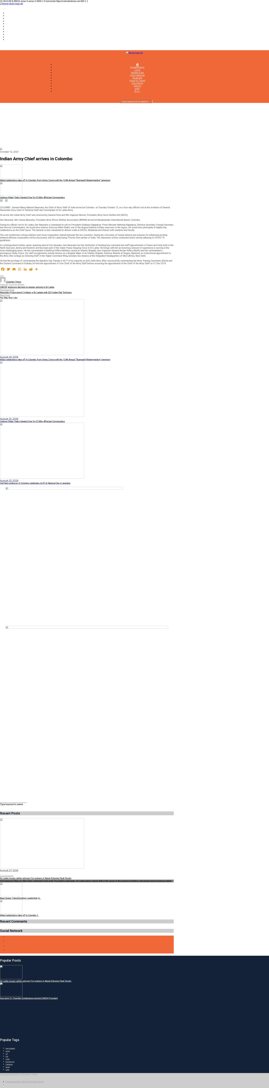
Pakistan (9, 1064)
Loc (2, 275)
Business (10, 26)
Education (11, 31)
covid (8, 1051)
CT (7, 1054)
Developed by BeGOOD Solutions (25, 1081)
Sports (9, 34)
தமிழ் (8, 37)
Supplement (13, 15)
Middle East (12, 21)
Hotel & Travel (14, 29)
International (13, 23)
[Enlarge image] (164, 490)
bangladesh (10, 1048)
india (8, 1059)
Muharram (10, 1062)
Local (8, 18)
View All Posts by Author (12, 284)
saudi (8, 1067)
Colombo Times (13, 282)
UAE (7, 1070)
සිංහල (8, 39)
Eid (7, 1056)
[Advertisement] (134, 123)
